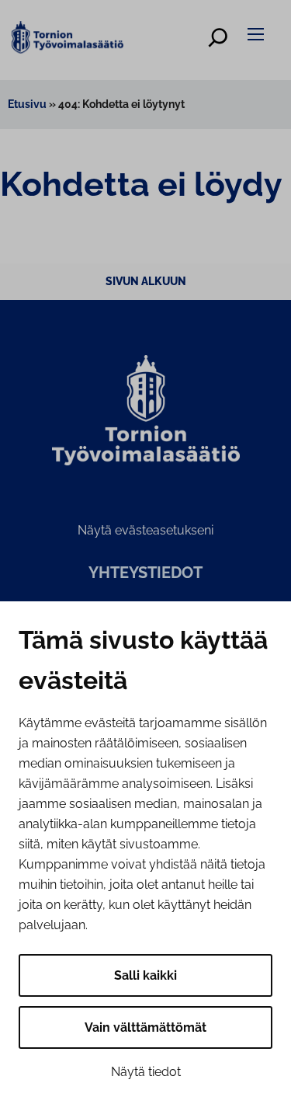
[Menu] (258, 34)
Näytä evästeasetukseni (145, 530)
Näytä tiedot (146, 1071)
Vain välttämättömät (145, 1027)
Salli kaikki (145, 975)
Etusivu (27, 104)
